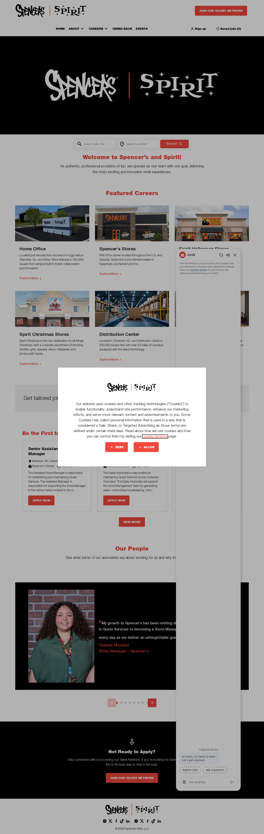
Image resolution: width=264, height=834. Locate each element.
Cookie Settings (155, 436)
